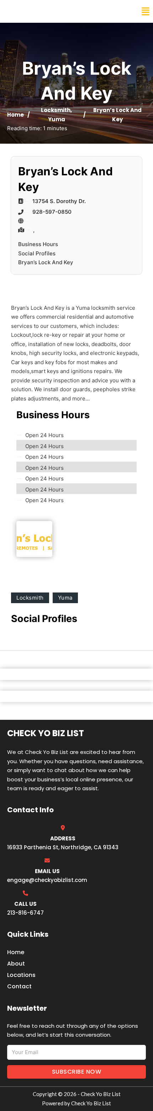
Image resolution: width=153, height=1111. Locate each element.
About (16, 964)
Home (15, 114)
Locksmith (55, 110)
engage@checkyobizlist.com (47, 880)
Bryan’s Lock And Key (45, 262)
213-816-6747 (25, 912)
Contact (19, 986)
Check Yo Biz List (36, 11)
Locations (21, 975)
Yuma (56, 119)
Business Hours (38, 244)
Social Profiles (37, 253)
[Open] (145, 11)
